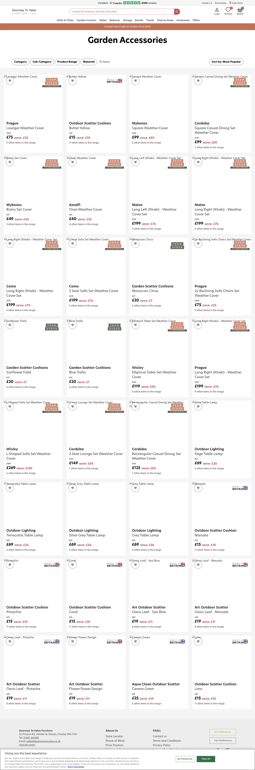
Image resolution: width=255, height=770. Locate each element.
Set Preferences (223, 732)
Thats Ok (206, 759)
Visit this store (27, 745)
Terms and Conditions (167, 741)
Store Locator (114, 736)
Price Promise (114, 745)
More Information (76, 767)
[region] (127, 759)
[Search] (177, 12)
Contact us (160, 736)
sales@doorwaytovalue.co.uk (43, 741)
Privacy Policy (162, 745)
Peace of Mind (115, 741)
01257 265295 (31, 738)
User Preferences (223, 740)
